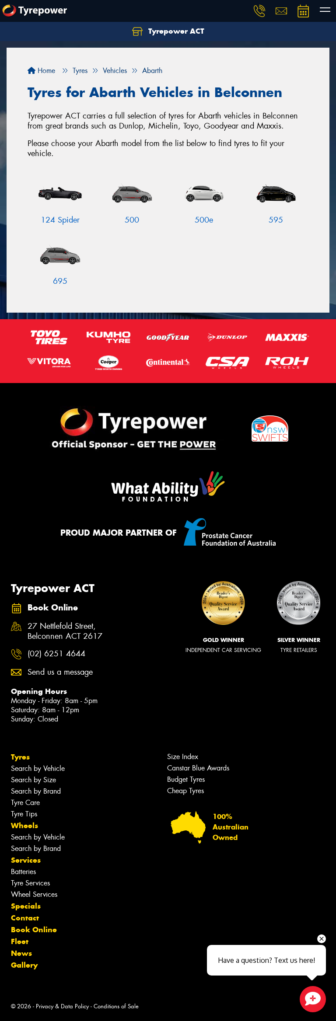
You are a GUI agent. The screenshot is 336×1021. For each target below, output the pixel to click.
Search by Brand (36, 791)
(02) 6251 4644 (56, 654)
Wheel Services (34, 894)
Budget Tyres (186, 779)
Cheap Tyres (185, 790)
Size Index (182, 756)
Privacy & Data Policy (62, 1006)
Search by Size (33, 779)
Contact (25, 918)
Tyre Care (25, 802)
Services (26, 860)
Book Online (34, 929)
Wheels (24, 825)
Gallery (24, 965)
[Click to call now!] (259, 11)
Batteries (23, 871)
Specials (26, 906)
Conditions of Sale (116, 1006)
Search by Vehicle (38, 768)
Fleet (19, 941)
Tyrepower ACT (175, 31)
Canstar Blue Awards (198, 768)
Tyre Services (30, 883)
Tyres (20, 757)
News (21, 953)
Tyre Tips (24, 814)
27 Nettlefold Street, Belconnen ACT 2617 (65, 631)
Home (45, 70)
